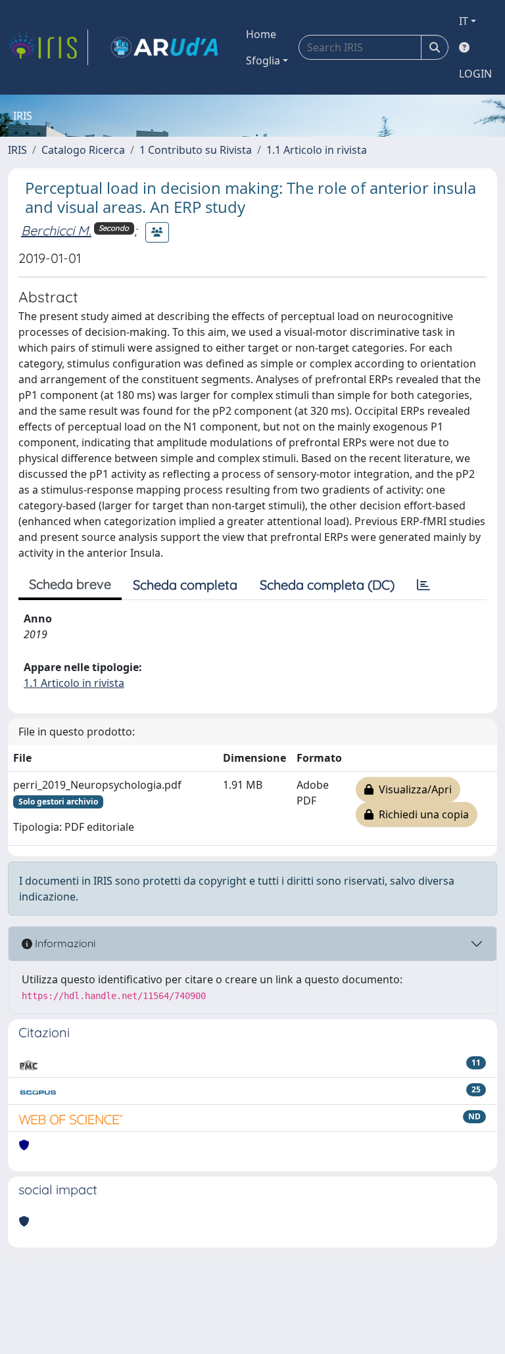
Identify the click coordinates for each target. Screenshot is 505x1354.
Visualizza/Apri (412, 789)
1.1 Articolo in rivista (316, 150)
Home (261, 34)
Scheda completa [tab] (185, 584)
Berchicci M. (56, 230)
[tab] (423, 585)
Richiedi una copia (421, 814)
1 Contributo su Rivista (195, 150)
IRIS (17, 150)
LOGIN (475, 73)
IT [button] (463, 21)
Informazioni (63, 943)
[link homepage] (48, 47)
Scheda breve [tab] (70, 584)
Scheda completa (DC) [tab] (327, 584)
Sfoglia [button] (263, 60)
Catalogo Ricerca (83, 150)
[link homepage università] (164, 47)
